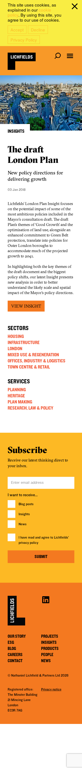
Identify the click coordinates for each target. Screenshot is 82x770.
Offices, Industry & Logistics (36, 360)
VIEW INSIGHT (26, 306)
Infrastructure (24, 342)
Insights (24, 514)
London (15, 348)
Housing (16, 336)
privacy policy (28, 542)
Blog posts (26, 504)
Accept (17, 30)
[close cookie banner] (75, 7)
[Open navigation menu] (70, 56)
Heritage (16, 395)
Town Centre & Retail (29, 367)
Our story (17, 636)
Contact (15, 661)
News (22, 524)
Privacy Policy (23, 40)
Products (50, 648)
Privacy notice (51, 689)
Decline (38, 30)
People (47, 655)
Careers (15, 655)
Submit (41, 557)
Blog (12, 648)
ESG (11, 642)
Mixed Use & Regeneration (33, 354)
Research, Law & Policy (30, 408)
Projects (49, 636)
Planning (17, 389)
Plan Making (20, 402)
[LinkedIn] (45, 599)
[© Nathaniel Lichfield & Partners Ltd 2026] (22, 61)
